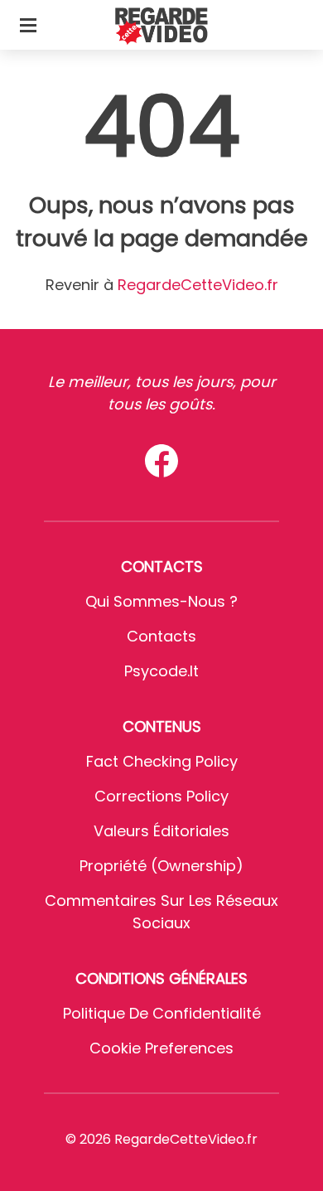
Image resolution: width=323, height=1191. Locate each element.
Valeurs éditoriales (161, 831)
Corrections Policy (161, 796)
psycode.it (161, 671)
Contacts (161, 636)
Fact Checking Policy (162, 761)
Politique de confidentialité (162, 1013)
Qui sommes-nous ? (161, 601)
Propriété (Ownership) (161, 865)
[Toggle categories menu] (28, 25)
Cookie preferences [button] (161, 1048)
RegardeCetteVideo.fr (198, 284)
